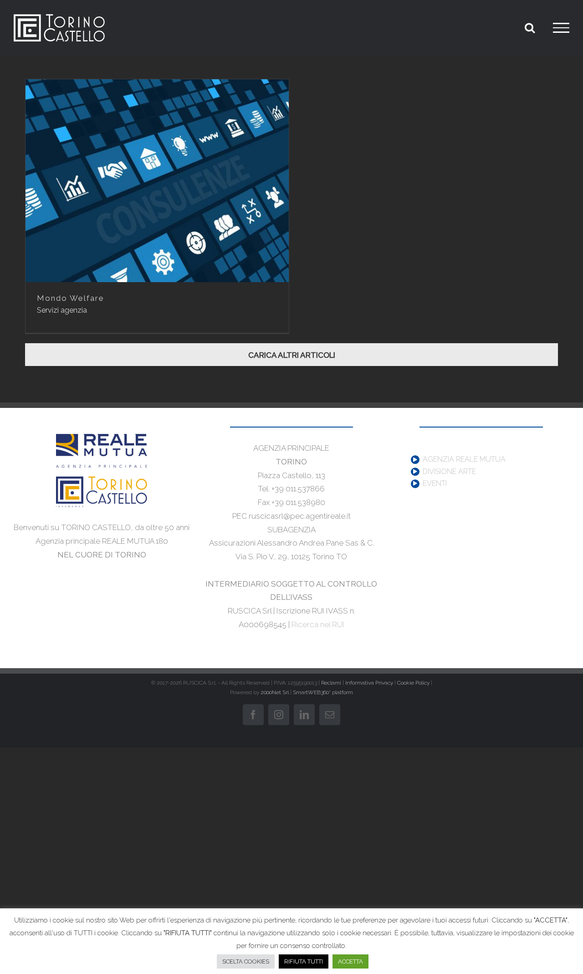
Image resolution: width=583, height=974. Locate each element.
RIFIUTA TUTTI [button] (303, 961)
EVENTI (435, 483)
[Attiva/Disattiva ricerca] (530, 27)
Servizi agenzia (62, 310)
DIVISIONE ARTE (449, 472)
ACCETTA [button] (350, 961)
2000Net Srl (275, 692)
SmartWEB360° (323, 692)
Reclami (331, 683)
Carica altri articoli (291, 355)
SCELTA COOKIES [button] (245, 961)
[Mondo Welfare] (157, 180)
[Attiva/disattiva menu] (561, 28)
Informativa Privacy (369, 683)
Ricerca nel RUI (318, 624)
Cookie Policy (413, 683)
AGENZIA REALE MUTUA (464, 459)
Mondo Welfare (70, 298)
